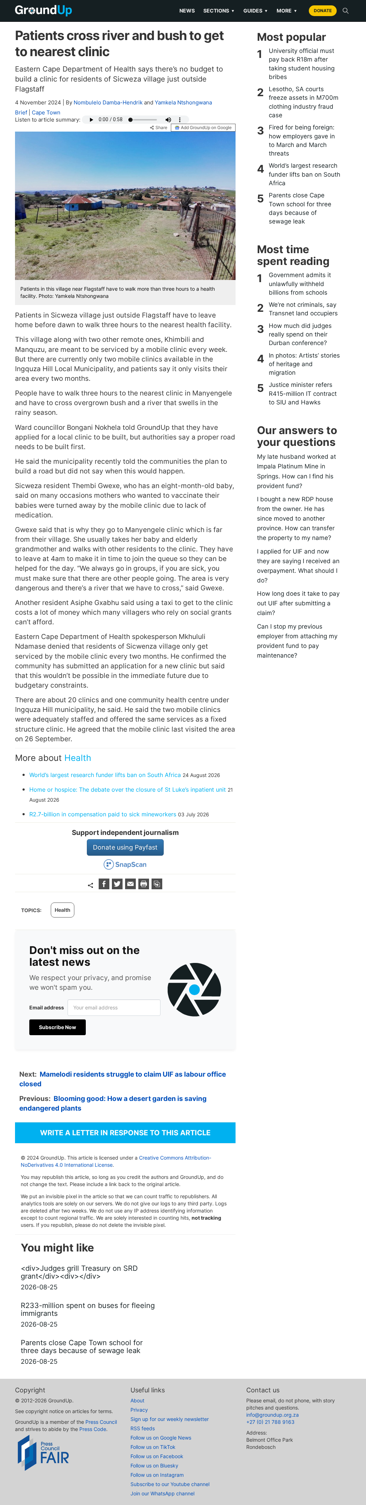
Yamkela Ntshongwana (183, 102)
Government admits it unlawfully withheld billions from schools (300, 283)
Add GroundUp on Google (206, 127)
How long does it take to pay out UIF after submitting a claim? (298, 603)
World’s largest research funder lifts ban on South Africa (105, 774)
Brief (21, 112)
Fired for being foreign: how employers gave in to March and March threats (302, 140)
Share (161, 128)
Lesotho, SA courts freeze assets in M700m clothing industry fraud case (303, 102)
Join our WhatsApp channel (162, 1493)
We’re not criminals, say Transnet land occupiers (303, 309)
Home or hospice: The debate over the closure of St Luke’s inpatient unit (127, 789)
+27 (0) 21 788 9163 (270, 1422)
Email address (46, 1007)
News (187, 11)
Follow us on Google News (160, 1438)
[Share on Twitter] (118, 887)
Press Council (101, 1422)
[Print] (144, 887)
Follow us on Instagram (157, 1475)
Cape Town (46, 112)
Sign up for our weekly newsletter (169, 1419)
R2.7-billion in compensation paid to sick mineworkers (102, 814)
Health (77, 758)
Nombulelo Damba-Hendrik (108, 102)
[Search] (345, 10)
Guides (255, 11)
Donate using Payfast (125, 847)
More (287, 11)
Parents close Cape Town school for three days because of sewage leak (300, 208)
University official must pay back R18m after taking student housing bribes (302, 63)
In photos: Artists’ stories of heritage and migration (304, 364)
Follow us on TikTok (152, 1447)
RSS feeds (142, 1428)
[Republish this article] (157, 887)
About (137, 1400)
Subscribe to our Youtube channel (169, 1484)
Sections (219, 11)
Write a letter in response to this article (125, 1132)
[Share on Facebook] (105, 887)
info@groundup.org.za (272, 1415)
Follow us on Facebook (156, 1456)
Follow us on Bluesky (154, 1465)
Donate (323, 10)
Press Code (92, 1429)
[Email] (131, 887)
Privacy (139, 1410)
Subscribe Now (57, 1027)
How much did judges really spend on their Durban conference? (300, 334)
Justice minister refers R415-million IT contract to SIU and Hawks (303, 393)
